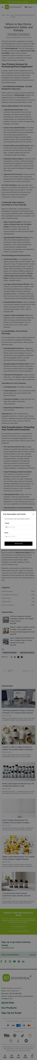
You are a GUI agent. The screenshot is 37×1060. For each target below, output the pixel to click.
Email (7, 523)
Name (6, 532)
